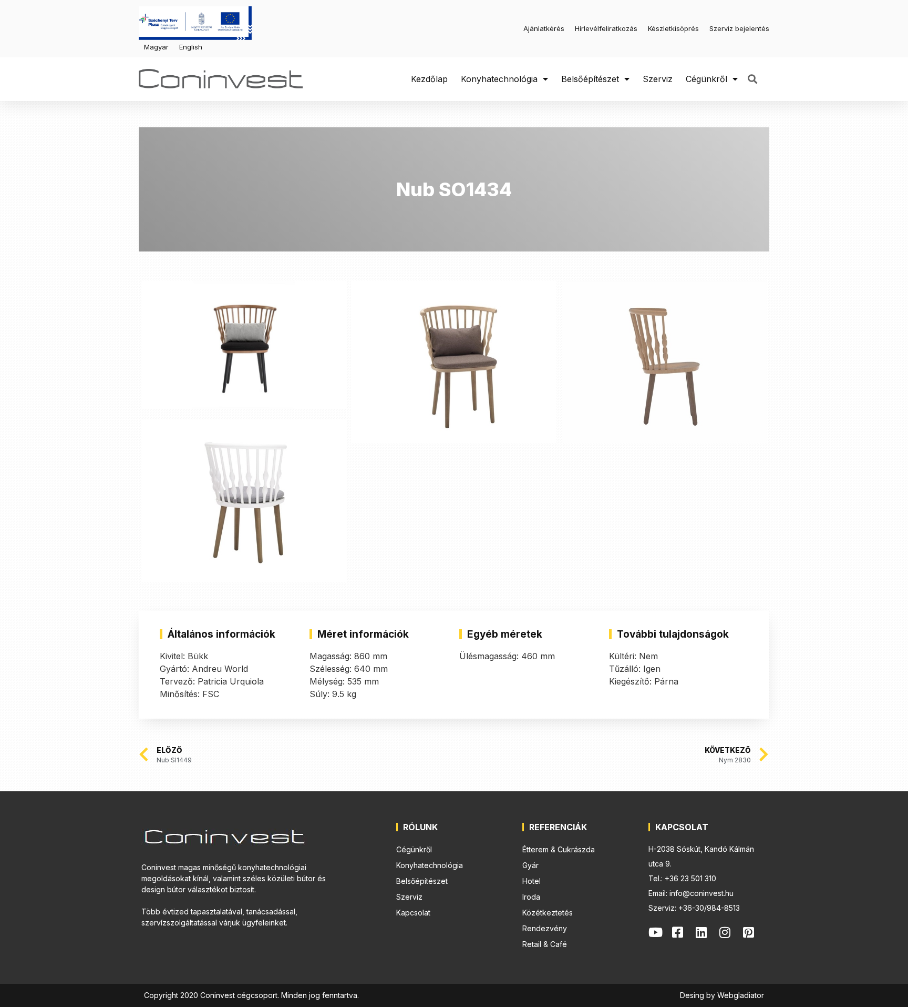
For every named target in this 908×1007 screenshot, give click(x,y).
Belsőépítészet (590, 79)
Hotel (531, 881)
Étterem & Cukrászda (558, 849)
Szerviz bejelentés (739, 28)
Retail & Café (544, 944)
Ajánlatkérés (543, 28)
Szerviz (658, 79)
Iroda (531, 896)
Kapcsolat (413, 912)
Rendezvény (544, 928)
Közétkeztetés (547, 912)
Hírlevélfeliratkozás (606, 28)
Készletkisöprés (673, 28)
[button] (752, 79)
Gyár (530, 865)
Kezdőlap (429, 79)
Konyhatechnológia (499, 79)
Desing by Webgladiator (722, 995)
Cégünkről (706, 79)
